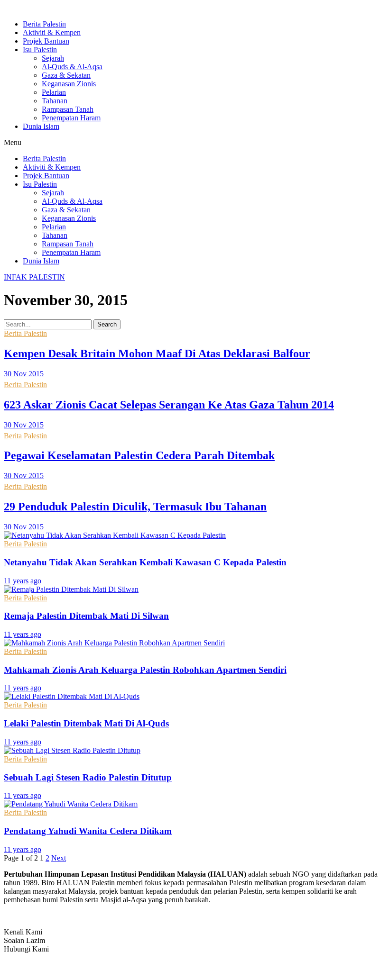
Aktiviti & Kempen (52, 32)
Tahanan (54, 101)
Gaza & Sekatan (66, 75)
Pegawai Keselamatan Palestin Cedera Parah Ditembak (139, 455)
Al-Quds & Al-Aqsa (72, 67)
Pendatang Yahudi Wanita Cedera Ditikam (88, 831)
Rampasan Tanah (67, 109)
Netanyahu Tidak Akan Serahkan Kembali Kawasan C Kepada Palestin (145, 562)
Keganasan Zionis (69, 84)
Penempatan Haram (71, 118)
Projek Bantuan (46, 41)
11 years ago (22, 581)
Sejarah (53, 58)
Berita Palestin (44, 24)
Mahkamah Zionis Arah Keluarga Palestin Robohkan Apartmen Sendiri (145, 670)
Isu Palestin (40, 49)
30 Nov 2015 (24, 374)
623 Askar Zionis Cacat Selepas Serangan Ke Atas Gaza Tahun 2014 (169, 405)
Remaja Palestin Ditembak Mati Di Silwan (86, 616)
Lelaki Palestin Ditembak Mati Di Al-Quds (86, 723)
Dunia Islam (41, 126)
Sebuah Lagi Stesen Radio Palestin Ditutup (88, 777)
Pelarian (54, 92)
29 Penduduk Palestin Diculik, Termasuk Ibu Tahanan (135, 506)
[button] (194, 142)
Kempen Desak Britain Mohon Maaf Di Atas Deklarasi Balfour (157, 353)
